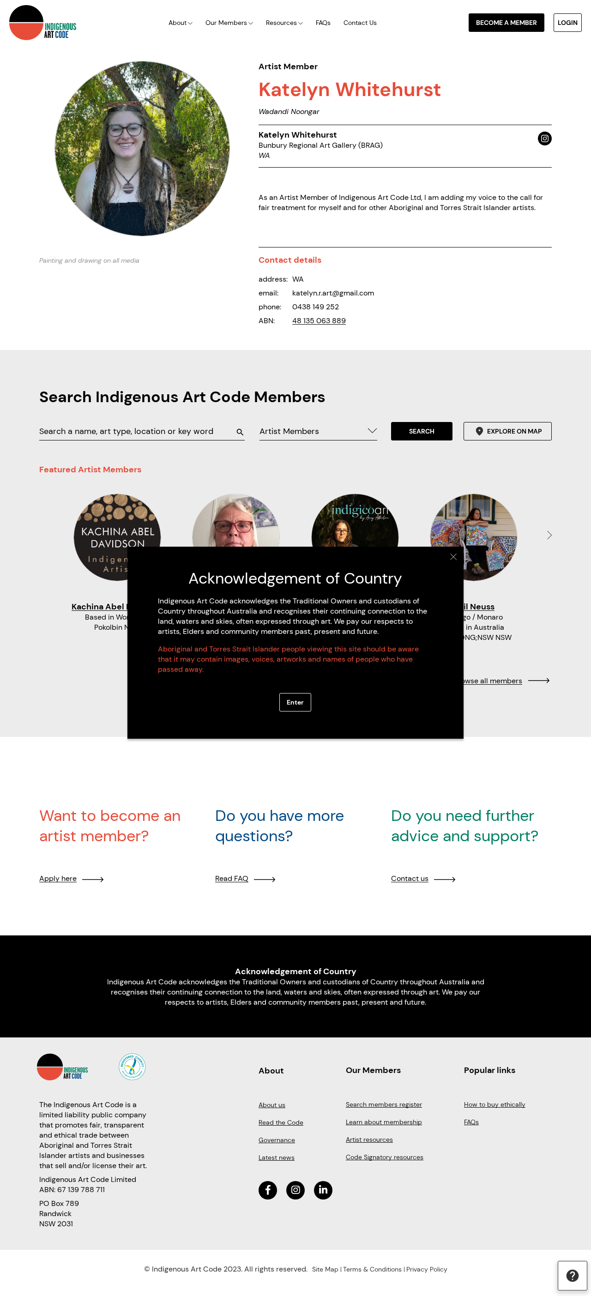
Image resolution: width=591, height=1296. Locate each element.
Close (453, 557)
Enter (295, 702)
